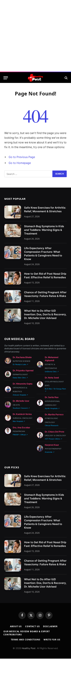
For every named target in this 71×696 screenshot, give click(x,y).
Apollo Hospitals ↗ (52, 408)
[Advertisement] (35, 36)
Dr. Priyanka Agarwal (23, 370)
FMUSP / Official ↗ (20, 435)
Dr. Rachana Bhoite (22, 357)
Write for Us (52, 639)
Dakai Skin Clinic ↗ (20, 378)
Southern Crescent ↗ (21, 408)
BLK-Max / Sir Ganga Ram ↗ (55, 390)
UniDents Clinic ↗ (52, 372)
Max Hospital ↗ (19, 421)
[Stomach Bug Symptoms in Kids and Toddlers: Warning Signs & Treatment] (12, 230)
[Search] (66, 78)
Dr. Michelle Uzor (21, 401)
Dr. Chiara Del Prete (54, 432)
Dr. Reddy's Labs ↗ (20, 364)
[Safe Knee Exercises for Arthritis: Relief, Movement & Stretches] (12, 211)
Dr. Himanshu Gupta (22, 384)
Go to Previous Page (22, 157)
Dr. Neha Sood (52, 378)
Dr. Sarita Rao (51, 397)
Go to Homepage (20, 163)
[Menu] (5, 78)
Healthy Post (29, 648)
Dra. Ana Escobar (21, 427)
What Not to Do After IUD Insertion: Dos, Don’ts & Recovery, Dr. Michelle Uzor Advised (45, 314)
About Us (16, 626)
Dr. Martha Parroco (54, 414)
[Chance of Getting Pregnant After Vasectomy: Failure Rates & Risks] (12, 296)
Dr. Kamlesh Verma (22, 414)
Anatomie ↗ (49, 452)
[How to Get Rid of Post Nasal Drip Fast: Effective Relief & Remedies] (12, 278)
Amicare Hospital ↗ (20, 395)
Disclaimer (50, 626)
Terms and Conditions (25, 639)
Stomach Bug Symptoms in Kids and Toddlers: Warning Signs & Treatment (44, 230)
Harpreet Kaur (52, 445)
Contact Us (32, 626)
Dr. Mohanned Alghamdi (51, 359)
